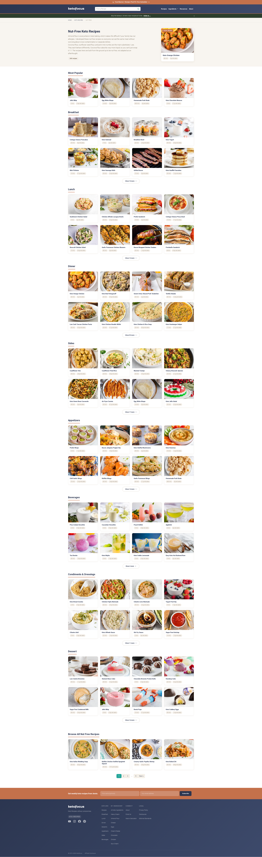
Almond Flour (115, 818)
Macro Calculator (131, 818)
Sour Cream (114, 844)
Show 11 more (129, 643)
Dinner (104, 822)
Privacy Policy (143, 810)
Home (70, 20)
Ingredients (172, 9)
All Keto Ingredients (117, 810)
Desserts (104, 827)
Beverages (105, 839)
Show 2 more (130, 566)
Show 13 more (129, 258)
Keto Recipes (78, 20)
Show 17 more (129, 412)
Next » (141, 776)
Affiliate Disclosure (90, 853)
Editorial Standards (145, 818)
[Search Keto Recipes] (138, 9)
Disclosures (142, 814)
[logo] (80, 8)
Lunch (104, 818)
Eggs (112, 827)
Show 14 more (129, 489)
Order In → (147, 15)
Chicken (113, 839)
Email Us (128, 814)
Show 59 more (129, 335)
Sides (103, 835)
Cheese (113, 822)
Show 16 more (129, 720)
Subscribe (185, 793)
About (191, 9)
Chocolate (114, 835)
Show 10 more (129, 181)
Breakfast (105, 814)
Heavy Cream (115, 814)
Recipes (164, 9)
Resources (183, 9)
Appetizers (105, 831)
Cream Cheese (115, 831)
